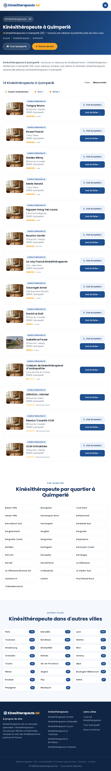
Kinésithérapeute (21, 38)
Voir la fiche (91, 112)
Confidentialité (45, 761)
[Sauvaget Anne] (14, 290)
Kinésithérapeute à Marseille (62, 721)
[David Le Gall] (14, 316)
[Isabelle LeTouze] (14, 342)
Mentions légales (24, 761)
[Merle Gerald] (14, 186)
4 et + (40, 91)
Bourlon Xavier (35, 235)
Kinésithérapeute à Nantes (62, 747)
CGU (35, 761)
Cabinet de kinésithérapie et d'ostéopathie (44, 367)
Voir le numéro (93, 104)
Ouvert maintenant (18, 91)
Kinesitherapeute (24, 5)
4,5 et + (56, 91)
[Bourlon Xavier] (14, 238)
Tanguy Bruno (35, 105)
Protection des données (65, 761)
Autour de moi (46, 46)
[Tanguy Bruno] (14, 108)
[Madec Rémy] (14, 160)
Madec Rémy (34, 157)
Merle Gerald (34, 183)
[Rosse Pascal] (14, 134)
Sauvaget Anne (36, 287)
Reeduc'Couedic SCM (40, 420)
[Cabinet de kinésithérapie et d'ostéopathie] (14, 370)
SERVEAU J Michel (37, 394)
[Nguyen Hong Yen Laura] (14, 212)
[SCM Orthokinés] (14, 449)
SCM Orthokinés (36, 446)
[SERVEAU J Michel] (14, 397)
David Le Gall (34, 313)
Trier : (87, 82)
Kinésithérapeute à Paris (60, 716)
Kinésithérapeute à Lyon (60, 726)
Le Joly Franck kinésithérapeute (46, 261)
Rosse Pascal (34, 131)
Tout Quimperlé (18, 46)
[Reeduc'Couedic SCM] (14, 423)
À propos (82, 761)
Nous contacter (91, 729)
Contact (91, 761)
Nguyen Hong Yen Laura (42, 209)
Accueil (6, 38)
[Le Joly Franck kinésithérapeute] (14, 264)
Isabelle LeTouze (36, 339)
